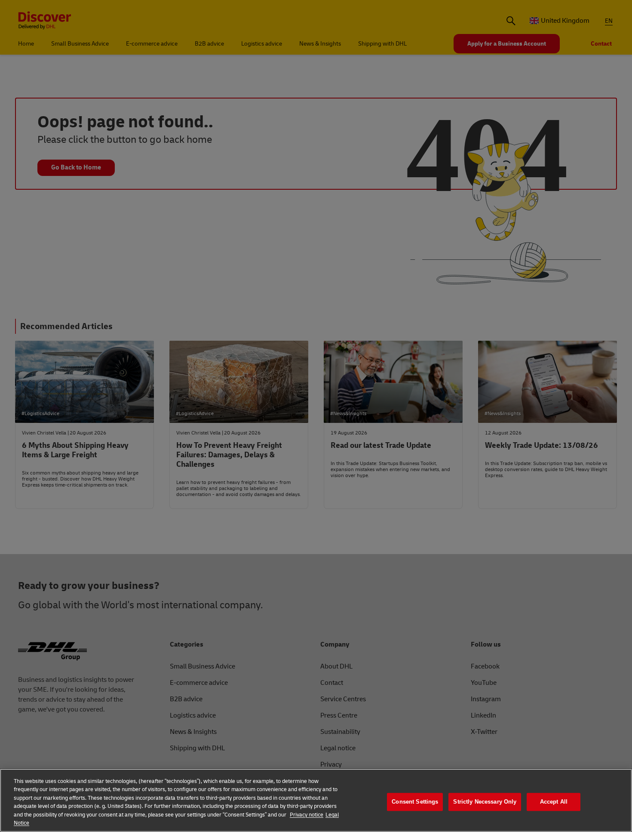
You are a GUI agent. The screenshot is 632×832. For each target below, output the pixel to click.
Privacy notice (306, 814)
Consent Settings (415, 802)
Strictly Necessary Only (484, 802)
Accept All (554, 802)
